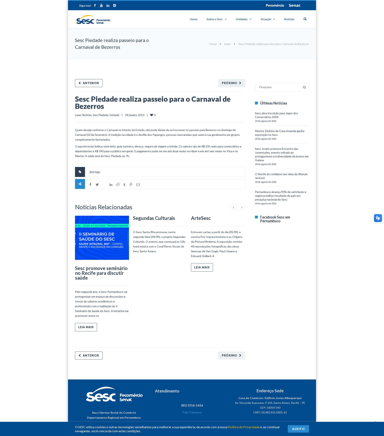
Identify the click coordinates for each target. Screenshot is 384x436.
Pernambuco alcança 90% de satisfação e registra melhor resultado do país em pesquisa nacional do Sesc (280, 195)
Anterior (91, 83)
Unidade (114, 115)
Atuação (266, 19)
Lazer (227, 44)
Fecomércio (275, 5)
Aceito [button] (298, 429)
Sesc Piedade (100, 115)
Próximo (229, 83)
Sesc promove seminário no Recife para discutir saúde (101, 273)
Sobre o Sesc (215, 19)
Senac (295, 5)
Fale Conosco (192, 412)
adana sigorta (275, 61)
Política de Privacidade (244, 427)
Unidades (242, 19)
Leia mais (86, 327)
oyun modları (292, 61)
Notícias (289, 19)
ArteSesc (201, 218)
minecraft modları (256, 61)
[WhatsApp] (104, 184)
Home (193, 19)
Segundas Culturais (154, 218)
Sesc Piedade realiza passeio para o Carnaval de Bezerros (153, 102)
